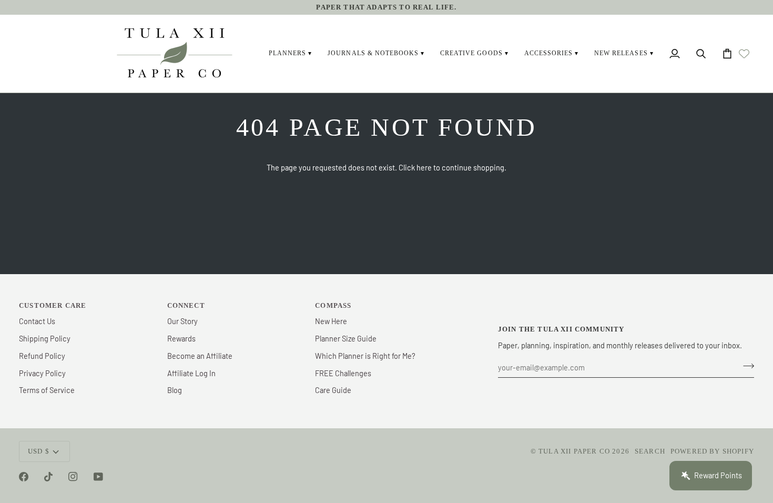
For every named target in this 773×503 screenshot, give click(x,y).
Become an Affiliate (199, 355)
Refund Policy (42, 355)
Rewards (181, 338)
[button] (290, 54)
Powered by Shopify (712, 451)
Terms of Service (47, 390)
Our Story (182, 321)
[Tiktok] (48, 476)
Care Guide (333, 390)
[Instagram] (73, 476)
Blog (174, 390)
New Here (331, 321)
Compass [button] (333, 305)
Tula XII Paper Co (574, 451)
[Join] (745, 366)
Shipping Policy (44, 338)
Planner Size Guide (346, 338)
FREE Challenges (343, 373)
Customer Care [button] (52, 305)
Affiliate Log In (191, 373)
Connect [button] (186, 305)
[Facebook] (23, 476)
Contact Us (37, 321)
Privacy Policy (42, 373)
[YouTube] (98, 476)
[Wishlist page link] (744, 53)
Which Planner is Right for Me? (365, 355)
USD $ (38, 451)
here (424, 167)
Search (650, 451)
